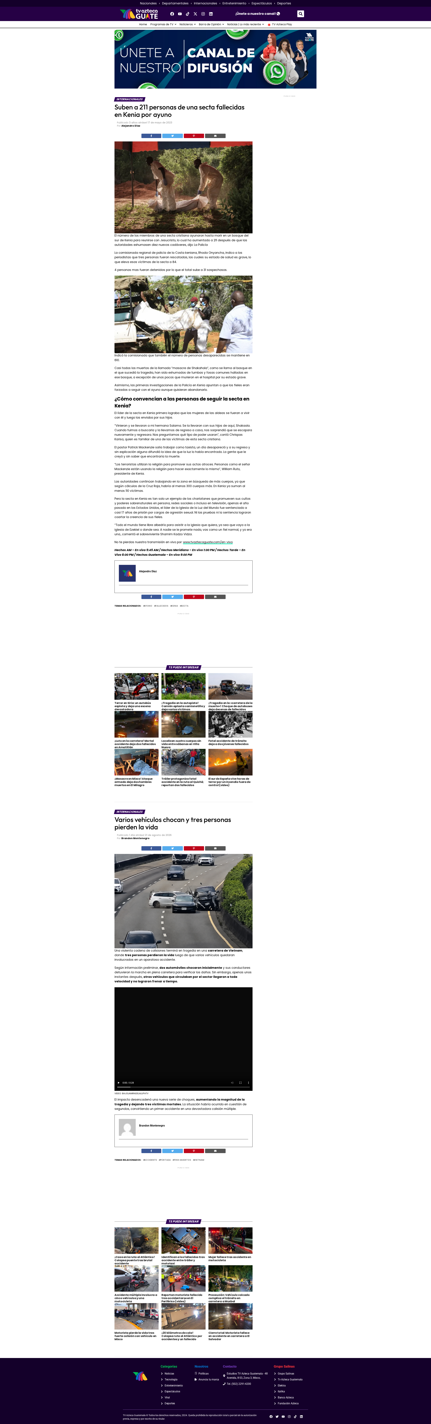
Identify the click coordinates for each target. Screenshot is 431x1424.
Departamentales (175, 3)
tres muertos (182, 1160)
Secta (184, 606)
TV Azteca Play (282, 24)
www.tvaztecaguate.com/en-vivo (208, 542)
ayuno (148, 606)
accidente (150, 1160)
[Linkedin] (211, 14)
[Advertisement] (183, 638)
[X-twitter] (195, 14)
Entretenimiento (234, 3)
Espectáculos (262, 3)
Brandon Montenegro (135, 838)
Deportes (284, 3)
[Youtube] (180, 14)
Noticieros (186, 24)
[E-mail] (121, 591)
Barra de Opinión (210, 24)
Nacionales (148, 3)
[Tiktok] (188, 14)
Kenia (174, 606)
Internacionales (205, 3)
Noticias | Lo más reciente (244, 24)
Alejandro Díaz (130, 125)
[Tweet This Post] (172, 136)
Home (143, 24)
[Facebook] (172, 14)
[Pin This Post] (194, 136)
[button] (300, 13)
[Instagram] (203, 14)
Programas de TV (161, 24)
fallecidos (161, 606)
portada (165, 1160)
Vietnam (199, 1160)
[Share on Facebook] (151, 136)
